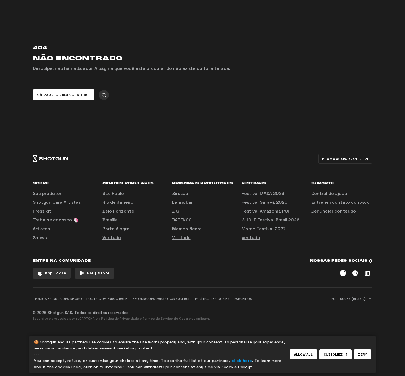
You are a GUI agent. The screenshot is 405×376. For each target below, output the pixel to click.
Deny (362, 354)
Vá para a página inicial (63, 94)
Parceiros (243, 298)
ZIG (175, 211)
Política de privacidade (106, 298)
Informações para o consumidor (161, 298)
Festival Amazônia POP (266, 211)
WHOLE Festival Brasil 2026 (270, 220)
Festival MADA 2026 (263, 193)
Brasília (110, 220)
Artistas (41, 229)
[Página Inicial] (50, 158)
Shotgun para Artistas (57, 202)
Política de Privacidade (120, 318)
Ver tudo (111, 237)
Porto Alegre (115, 229)
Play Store (98, 273)
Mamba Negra (187, 229)
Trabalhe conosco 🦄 (56, 220)
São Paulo (113, 193)
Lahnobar (182, 202)
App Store (55, 273)
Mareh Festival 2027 (264, 229)
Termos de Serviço (157, 318)
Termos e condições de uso (57, 298)
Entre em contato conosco (340, 202)
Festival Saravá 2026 (264, 202)
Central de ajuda (329, 193)
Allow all (303, 354)
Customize (333, 354)
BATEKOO (182, 220)
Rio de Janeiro (117, 202)
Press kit (42, 211)
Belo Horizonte (118, 211)
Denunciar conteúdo (333, 211)
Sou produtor (47, 193)
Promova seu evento (342, 159)
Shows (40, 237)
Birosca (180, 193)
